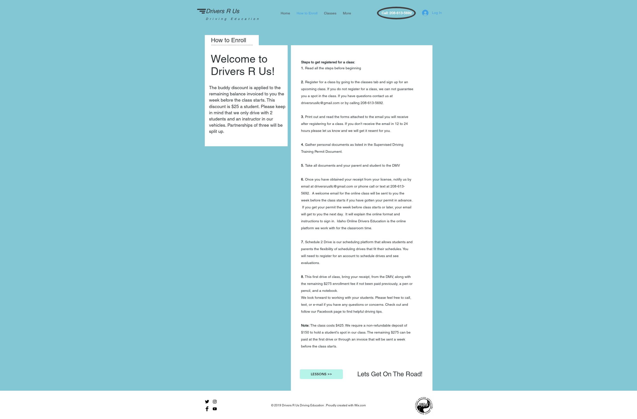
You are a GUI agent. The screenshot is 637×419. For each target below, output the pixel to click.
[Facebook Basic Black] (207, 408)
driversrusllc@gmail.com (320, 103)
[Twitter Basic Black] (207, 401)
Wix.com (360, 405)
